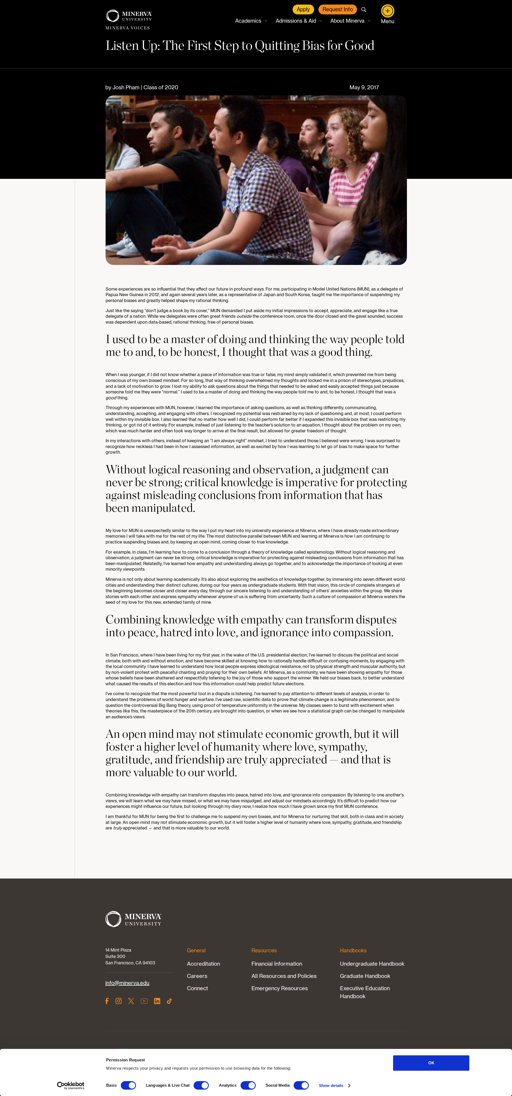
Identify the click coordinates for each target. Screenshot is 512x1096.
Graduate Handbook (365, 976)
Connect (197, 988)
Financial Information (276, 963)
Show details (331, 1085)
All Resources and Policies (284, 976)
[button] (250, 21)
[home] (129, 16)
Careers (197, 976)
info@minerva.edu (127, 983)
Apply (303, 9)
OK (431, 1063)
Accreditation (203, 963)
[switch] (201, 1085)
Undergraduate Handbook (372, 963)
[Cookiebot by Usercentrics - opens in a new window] (70, 1086)
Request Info (338, 9)
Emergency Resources (279, 988)
